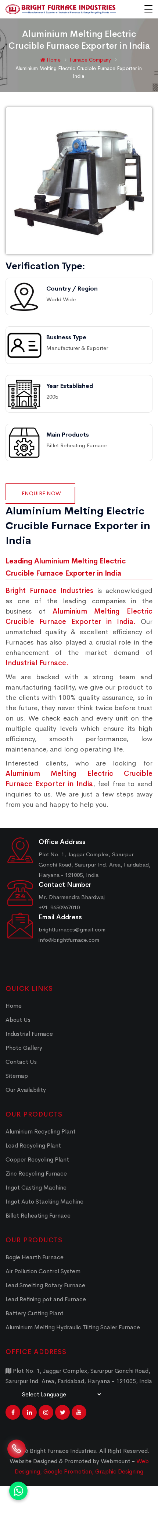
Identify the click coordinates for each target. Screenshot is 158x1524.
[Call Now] (16, 1455)
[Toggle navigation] (148, 9)
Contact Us (21, 1062)
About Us (18, 1020)
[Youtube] (79, 1412)
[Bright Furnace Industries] (61, 9)
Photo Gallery (24, 1048)
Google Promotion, (69, 1471)
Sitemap (17, 1076)
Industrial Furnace (29, 1034)
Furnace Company (90, 59)
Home (53, 59)
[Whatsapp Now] (18, 1491)
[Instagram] (46, 1412)
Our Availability (26, 1090)
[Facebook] (13, 1412)
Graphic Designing (119, 1471)
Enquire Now (41, 493)
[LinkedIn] (29, 1412)
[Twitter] (62, 1412)
